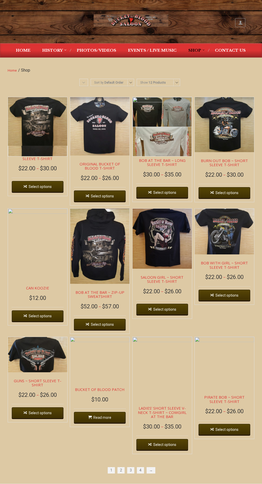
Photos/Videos (96, 50)
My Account (240, 22)
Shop (194, 50)
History (52, 50)
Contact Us (230, 50)
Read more (102, 417)
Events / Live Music (152, 50)
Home (23, 50)
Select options (40, 187)
